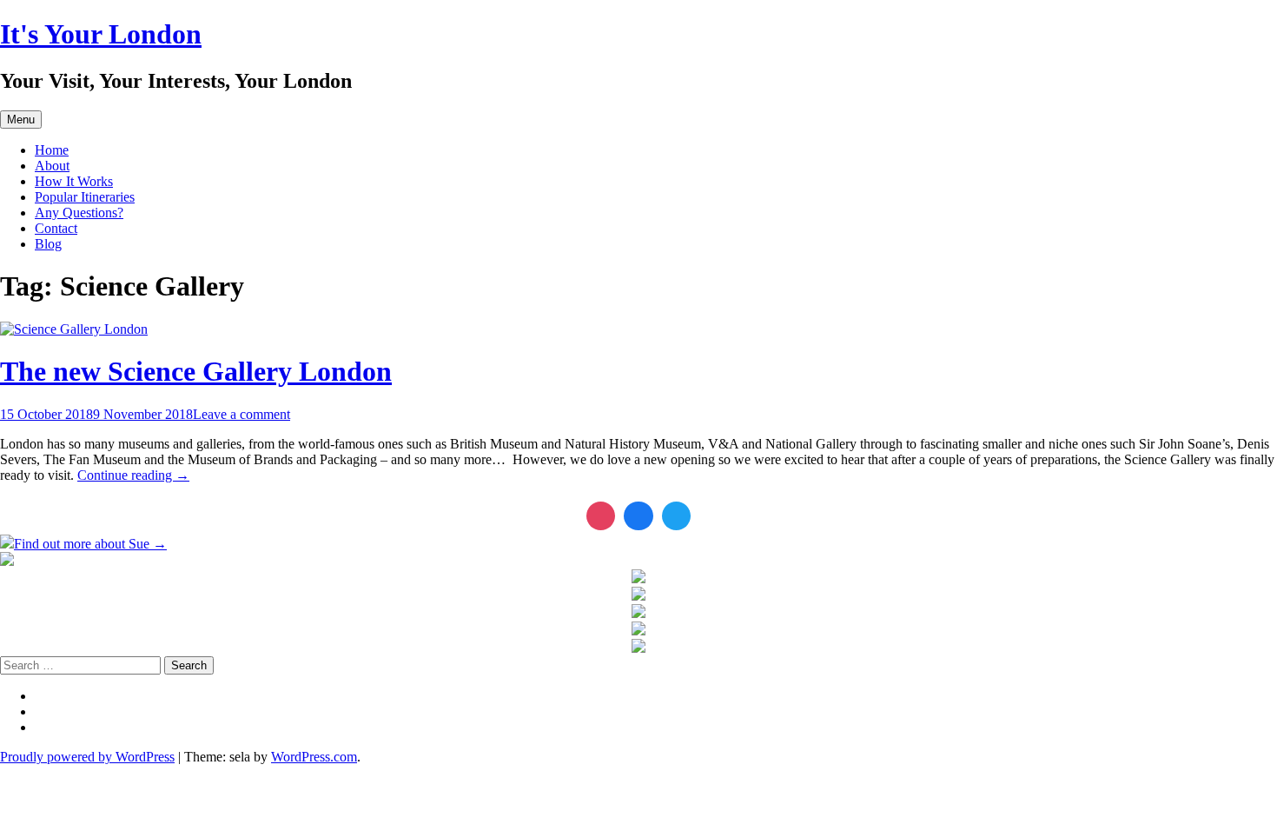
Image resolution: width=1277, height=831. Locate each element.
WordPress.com (314, 756)
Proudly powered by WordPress (87, 756)
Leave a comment (241, 414)
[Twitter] (677, 516)
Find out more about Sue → (90, 543)
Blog (48, 243)
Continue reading (133, 475)
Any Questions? (79, 212)
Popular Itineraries (85, 196)
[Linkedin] (638, 516)
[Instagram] (601, 516)
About (52, 165)
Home (52, 150)
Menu (21, 119)
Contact (56, 228)
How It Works (74, 181)
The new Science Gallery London (196, 371)
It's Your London (101, 34)
